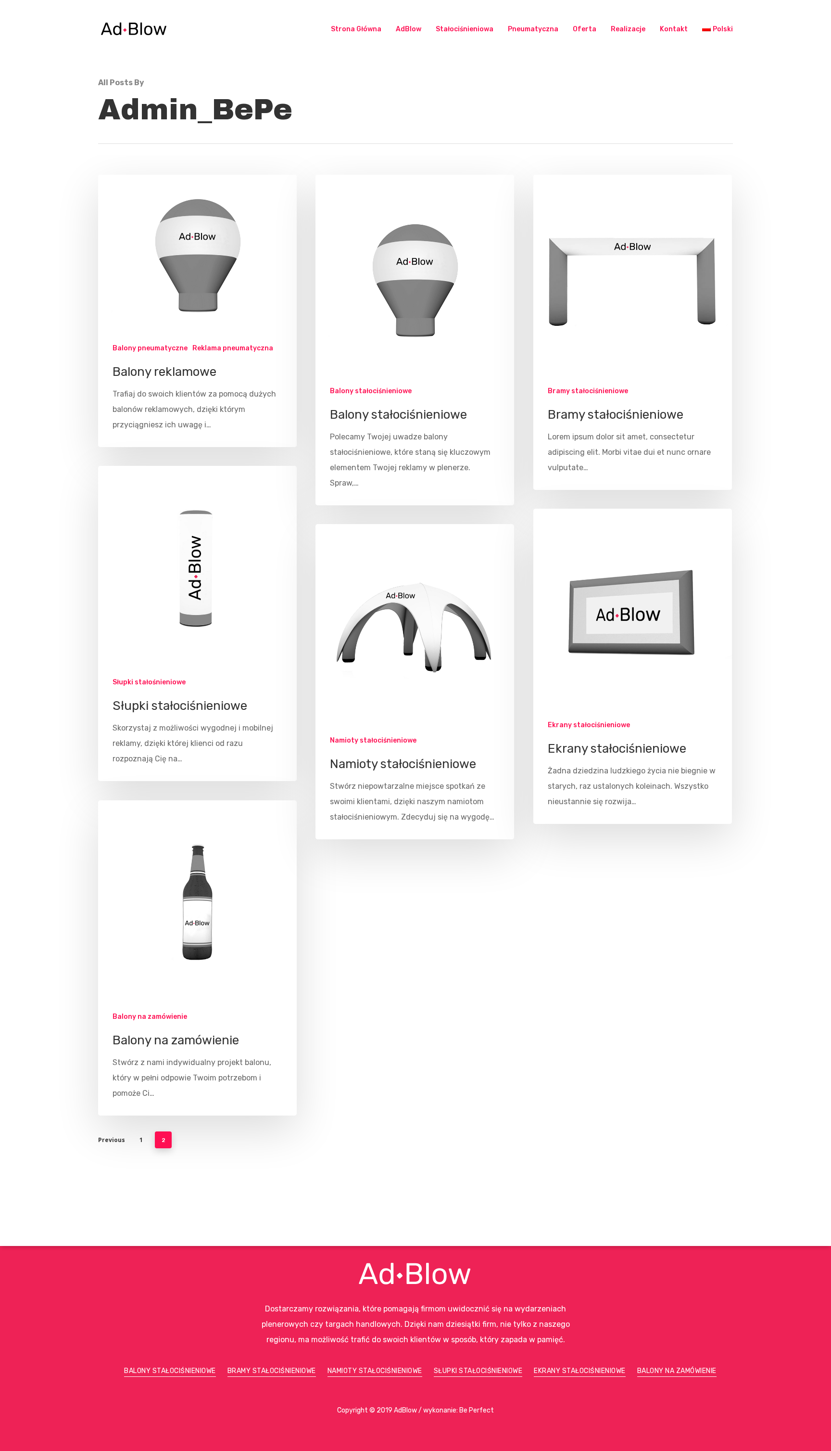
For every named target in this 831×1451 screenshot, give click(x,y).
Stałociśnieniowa (464, 29)
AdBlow (408, 29)
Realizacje (628, 29)
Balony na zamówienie (150, 1017)
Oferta (584, 29)
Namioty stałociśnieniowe (373, 740)
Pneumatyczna (533, 29)
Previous (111, 1140)
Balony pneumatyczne (150, 348)
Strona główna (356, 29)
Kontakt (674, 29)
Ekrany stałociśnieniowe (589, 725)
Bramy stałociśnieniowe (588, 391)
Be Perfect (476, 1410)
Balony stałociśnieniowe (371, 391)
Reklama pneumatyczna (232, 348)
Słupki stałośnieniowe (149, 682)
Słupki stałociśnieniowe (478, 1371)
